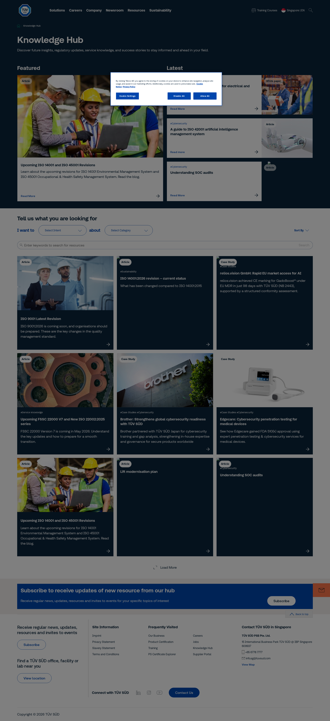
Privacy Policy (129, 87)
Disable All (179, 96)
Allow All (204, 96)
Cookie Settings (127, 96)
